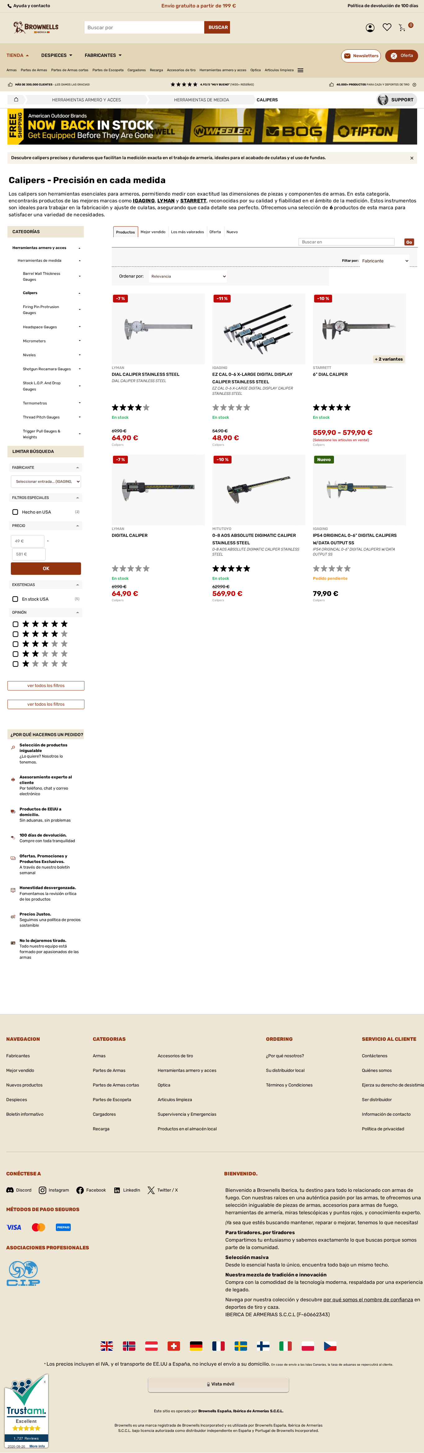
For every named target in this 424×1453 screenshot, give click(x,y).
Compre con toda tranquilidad (47, 840)
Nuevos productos (24, 1085)
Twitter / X (167, 1190)
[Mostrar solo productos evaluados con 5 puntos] (46, 623)
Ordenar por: (131, 276)
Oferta (407, 55)
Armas (12, 70)
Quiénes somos (377, 1070)
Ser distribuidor (377, 1099)
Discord (23, 1190)
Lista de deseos (388, 27)
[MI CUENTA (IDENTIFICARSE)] (371, 28)
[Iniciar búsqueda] (217, 27)
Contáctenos (374, 1056)
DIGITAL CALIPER (129, 535)
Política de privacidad (383, 1129)
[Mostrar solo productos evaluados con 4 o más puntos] (46, 633)
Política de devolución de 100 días (383, 5)
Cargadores (137, 70)
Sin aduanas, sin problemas (45, 820)
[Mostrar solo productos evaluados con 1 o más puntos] (46, 663)
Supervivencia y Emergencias (187, 1114)
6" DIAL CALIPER (330, 374)
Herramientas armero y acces (223, 70)
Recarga (156, 70)
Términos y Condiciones (289, 1085)
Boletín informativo (24, 1114)
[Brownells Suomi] (263, 1346)
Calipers (118, 445)
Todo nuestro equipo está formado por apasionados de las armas (49, 952)
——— (300, 69)
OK (46, 568)
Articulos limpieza (279, 70)
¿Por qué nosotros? (285, 1056)
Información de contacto (386, 1114)
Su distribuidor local (285, 1070)
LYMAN (166, 201)
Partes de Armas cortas (69, 70)
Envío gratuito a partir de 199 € (198, 6)
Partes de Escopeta (108, 70)
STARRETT (193, 201)
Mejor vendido (20, 1070)
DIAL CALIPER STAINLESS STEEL (145, 374)
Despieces (54, 55)
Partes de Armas (34, 70)
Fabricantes (100, 55)
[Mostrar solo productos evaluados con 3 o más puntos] (46, 643)
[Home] (14, 99)
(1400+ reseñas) (227, 84)
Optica (255, 70)
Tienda (15, 55)
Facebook (96, 1190)
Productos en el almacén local (187, 1129)
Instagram (59, 1190)
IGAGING (144, 201)
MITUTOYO (221, 529)
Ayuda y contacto (31, 5)
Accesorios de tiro (181, 70)
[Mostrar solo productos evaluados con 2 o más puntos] (46, 653)
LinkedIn (131, 1190)
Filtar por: (350, 261)
